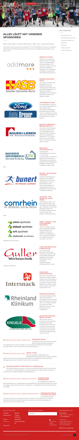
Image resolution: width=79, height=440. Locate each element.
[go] (55, 413)
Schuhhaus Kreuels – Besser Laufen (48, 316)
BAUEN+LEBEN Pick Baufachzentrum (47, 125)
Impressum (6, 425)
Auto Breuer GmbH (47, 102)
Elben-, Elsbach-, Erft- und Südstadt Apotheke (48, 223)
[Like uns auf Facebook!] (74, 435)
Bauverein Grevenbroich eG (46, 148)
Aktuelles (17, 413)
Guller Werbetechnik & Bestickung (48, 247)
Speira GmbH (31, 353)
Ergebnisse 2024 (65, 48)
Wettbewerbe (7, 415)
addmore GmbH (46, 57)
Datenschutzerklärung (20, 422)
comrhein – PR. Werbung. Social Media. (46, 198)
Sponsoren (64, 45)
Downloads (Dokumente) (67, 40)
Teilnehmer (64, 43)
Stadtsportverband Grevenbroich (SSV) (48, 394)
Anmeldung (17, 419)
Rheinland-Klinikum (47, 294)
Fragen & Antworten (66, 50)
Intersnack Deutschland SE (46, 273)
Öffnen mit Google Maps (67, 428)
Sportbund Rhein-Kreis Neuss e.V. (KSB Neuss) (24, 366)
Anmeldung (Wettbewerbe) (68, 38)
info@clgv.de (66, 416)
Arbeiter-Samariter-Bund (47, 79)
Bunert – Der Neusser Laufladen (48, 174)
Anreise (5, 419)
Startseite (6, 413)
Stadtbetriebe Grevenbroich (43, 379)
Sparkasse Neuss (39, 339)
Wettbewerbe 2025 (66, 35)
